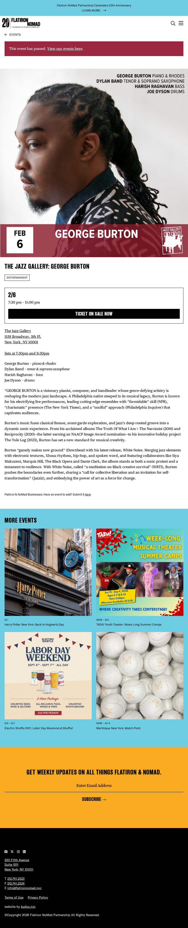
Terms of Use (14, 897)
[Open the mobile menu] (181, 23)
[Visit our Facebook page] (6, 852)
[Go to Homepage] (20, 23)
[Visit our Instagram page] (19, 852)
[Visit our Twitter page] (13, 852)
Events (15, 34)
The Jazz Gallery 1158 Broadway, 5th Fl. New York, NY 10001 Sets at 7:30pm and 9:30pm (27, 342)
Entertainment (17, 277)
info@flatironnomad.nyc (24, 888)
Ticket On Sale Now (93, 314)
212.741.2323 (16, 879)
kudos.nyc (28, 907)
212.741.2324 (16, 883)
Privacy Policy (38, 897)
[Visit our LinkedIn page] (24, 852)
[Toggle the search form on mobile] (173, 23)
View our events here (64, 48)
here (88, 494)
